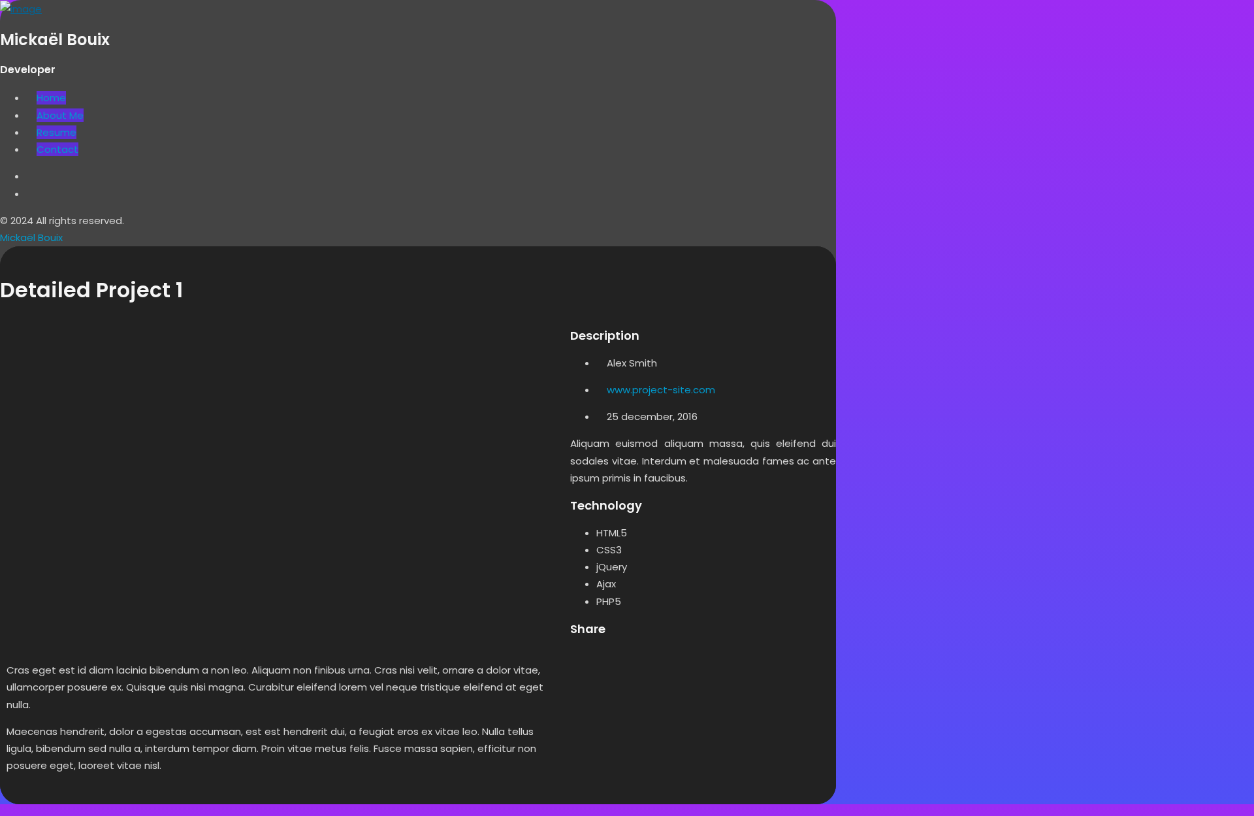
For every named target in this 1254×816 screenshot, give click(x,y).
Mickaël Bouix (31, 237)
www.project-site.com (661, 390)
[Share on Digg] (655, 659)
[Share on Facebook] (582, 659)
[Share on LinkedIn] (631, 659)
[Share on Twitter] (606, 659)
